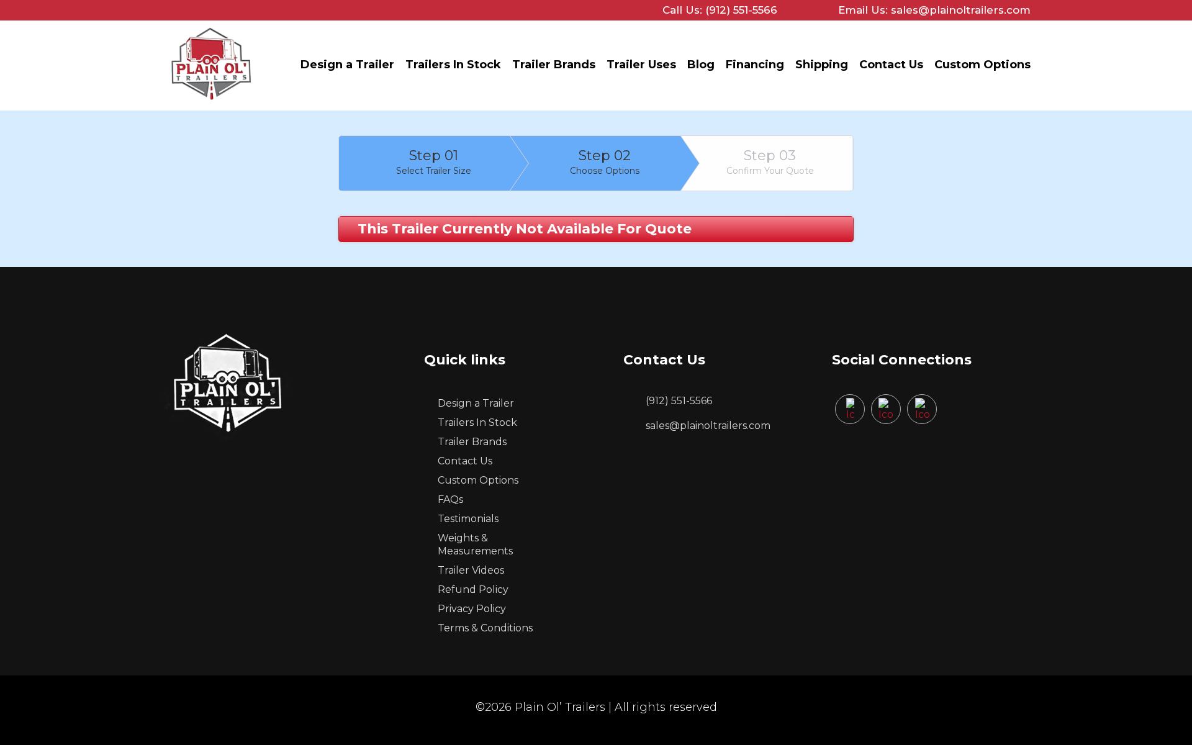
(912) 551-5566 (679, 401)
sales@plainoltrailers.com (708, 425)
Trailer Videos (471, 570)
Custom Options (982, 64)
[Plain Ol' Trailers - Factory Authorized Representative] (211, 103)
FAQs (450, 499)
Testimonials (468, 519)
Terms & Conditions (485, 628)
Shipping (821, 64)
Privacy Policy (472, 609)
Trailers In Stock (453, 64)
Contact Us (891, 64)
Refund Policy (473, 589)
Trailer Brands (553, 64)
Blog (701, 64)
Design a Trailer (347, 64)
